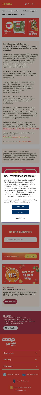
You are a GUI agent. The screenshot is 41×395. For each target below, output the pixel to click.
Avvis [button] (20, 212)
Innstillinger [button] (20, 218)
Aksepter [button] (20, 206)
